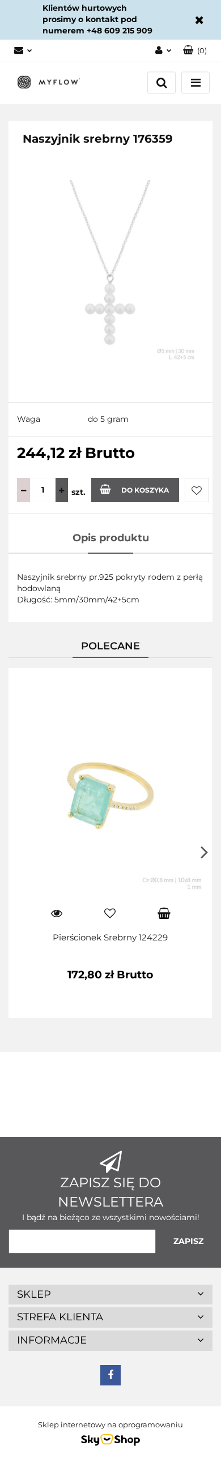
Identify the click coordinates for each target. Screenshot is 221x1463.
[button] (194, 51)
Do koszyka (145, 490)
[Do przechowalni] (197, 490)
